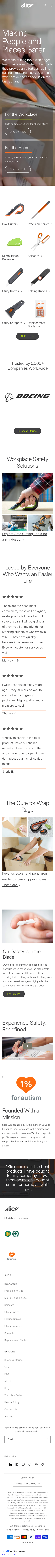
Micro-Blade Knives (10, 257)
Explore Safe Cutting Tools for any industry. (24, 536)
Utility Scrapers (12, 323)
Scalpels (9, 1333)
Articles (8, 1416)
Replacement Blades (36, 324)
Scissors (33, 256)
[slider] (27, 1057)
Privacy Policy (28, 1530)
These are (9, 885)
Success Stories (27, 430)
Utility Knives (10, 291)
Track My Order (13, 1395)
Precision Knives (38, 224)
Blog (7, 1388)
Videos (8, 1367)
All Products (27, 336)
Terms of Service (13, 1530)
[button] (3, 5)
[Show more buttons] (50, 1057)
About (7, 1381)
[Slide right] (34, 422)
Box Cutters (10, 224)
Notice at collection (9, 1555)
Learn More (13, 993)
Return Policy (11, 1402)
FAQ (6, 1374)
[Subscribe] (47, 1439)
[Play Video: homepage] (27, 1046)
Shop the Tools (18, 131)
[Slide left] (21, 422)
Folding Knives (37, 291)
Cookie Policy (43, 1530)
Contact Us (10, 1409)
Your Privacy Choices (17, 1551)
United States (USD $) (26, 1483)
